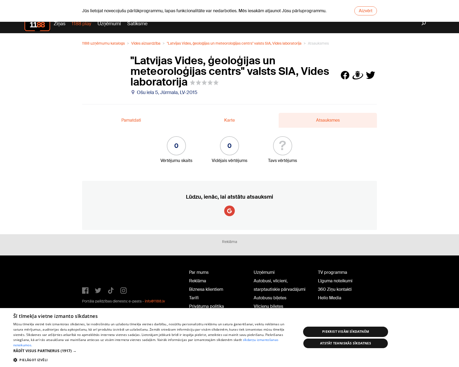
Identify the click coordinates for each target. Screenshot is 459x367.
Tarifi (194, 298)
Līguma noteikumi (335, 281)
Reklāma (197, 281)
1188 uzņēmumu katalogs (103, 43)
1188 (93, 273)
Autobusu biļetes (270, 298)
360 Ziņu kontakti (335, 289)
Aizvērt (365, 11)
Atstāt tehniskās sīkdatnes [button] (345, 343)
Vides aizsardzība (145, 43)
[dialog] (229, 337)
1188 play (81, 23)
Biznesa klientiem (206, 289)
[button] (153, 350)
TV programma (332, 272)
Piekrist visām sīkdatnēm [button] (345, 331)
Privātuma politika (206, 306)
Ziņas (59, 23)
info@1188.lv (155, 301)
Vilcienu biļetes (268, 306)
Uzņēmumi (109, 23)
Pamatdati (131, 120)
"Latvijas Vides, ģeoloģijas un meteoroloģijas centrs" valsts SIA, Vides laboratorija (234, 43)
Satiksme (137, 23)
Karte (229, 120)
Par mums (199, 272)
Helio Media (329, 298)
